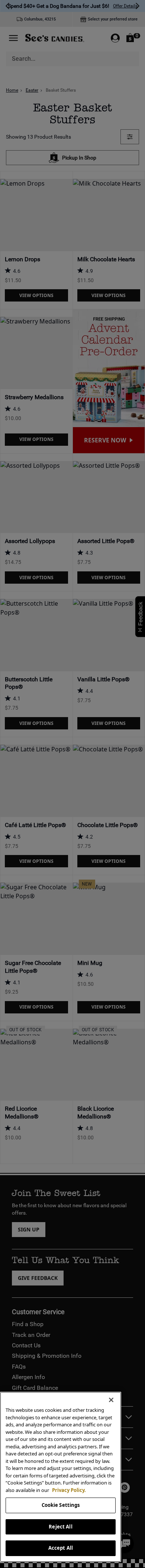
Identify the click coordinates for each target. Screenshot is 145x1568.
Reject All (60, 1526)
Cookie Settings (61, 1505)
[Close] (111, 1400)
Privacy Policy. (69, 1490)
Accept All (60, 1548)
